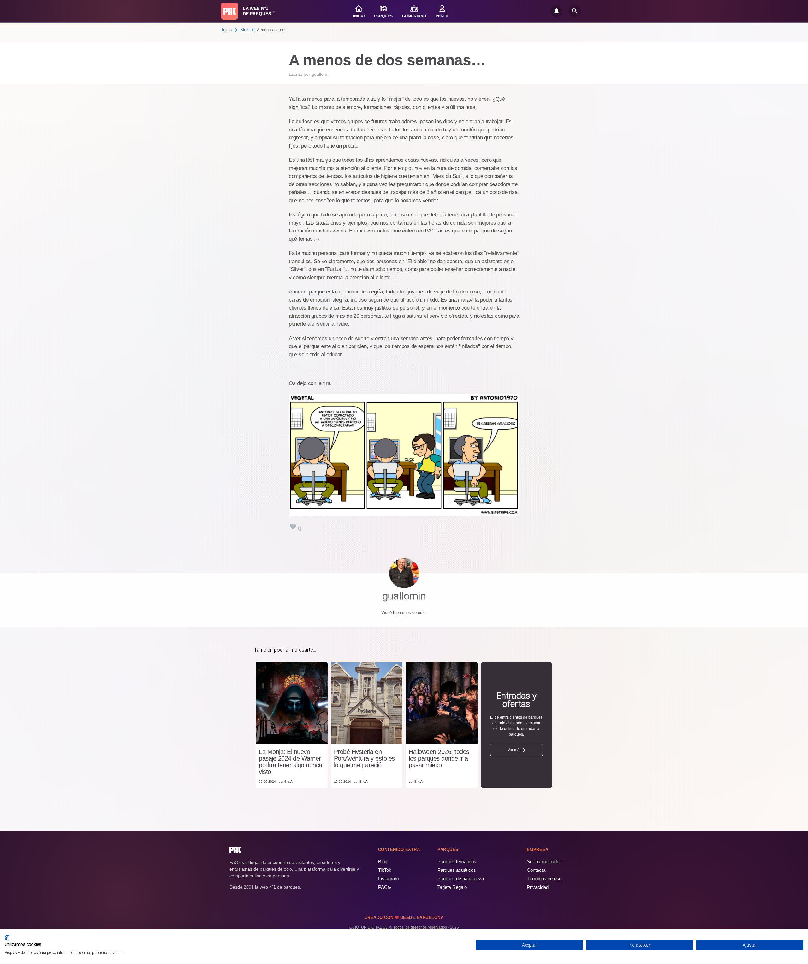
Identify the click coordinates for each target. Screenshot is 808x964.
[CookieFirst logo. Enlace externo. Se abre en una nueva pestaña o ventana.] (7, 938)
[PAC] (229, 11)
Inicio (227, 29)
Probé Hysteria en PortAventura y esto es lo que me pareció (364, 758)
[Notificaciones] (556, 11)
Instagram (388, 878)
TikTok (384, 870)
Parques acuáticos (456, 870)
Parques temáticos (456, 861)
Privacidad (538, 887)
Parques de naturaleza (460, 878)
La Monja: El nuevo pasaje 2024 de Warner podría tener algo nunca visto (290, 762)
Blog (244, 29)
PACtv (384, 887)
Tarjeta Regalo (452, 887)
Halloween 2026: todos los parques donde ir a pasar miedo (439, 758)
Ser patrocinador (544, 861)
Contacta (536, 870)
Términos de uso (544, 878)
